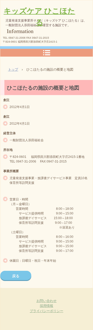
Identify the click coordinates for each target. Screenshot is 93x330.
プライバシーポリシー (46, 311)
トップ (13, 69)
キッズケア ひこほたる (39, 16)
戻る (15, 276)
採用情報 (46, 306)
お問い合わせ (46, 301)
